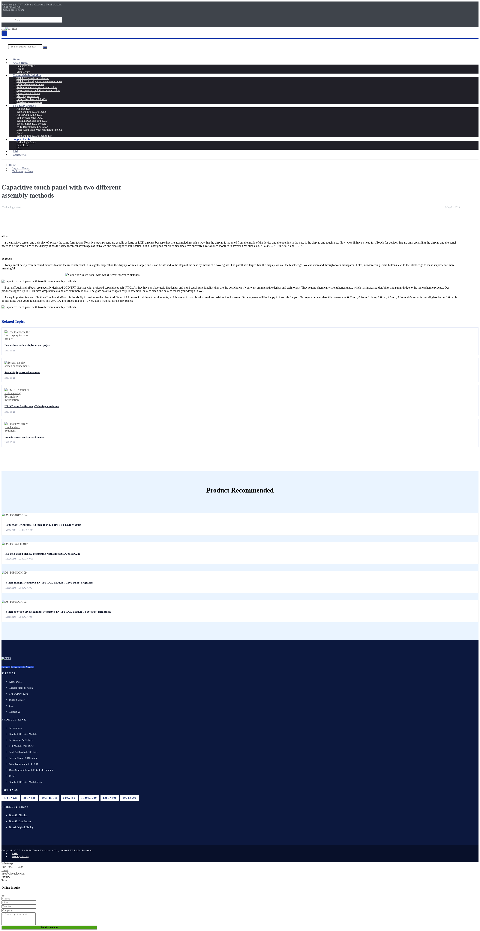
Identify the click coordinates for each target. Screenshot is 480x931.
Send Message (49, 927)
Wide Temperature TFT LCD (32, 126)
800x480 (29, 797)
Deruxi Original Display (21, 827)
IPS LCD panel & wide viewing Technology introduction (31, 406)
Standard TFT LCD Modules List (34, 135)
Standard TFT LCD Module (31, 111)
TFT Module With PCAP (29, 117)
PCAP (19, 132)
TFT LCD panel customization (32, 78)
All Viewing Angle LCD (29, 114)
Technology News (25, 142)
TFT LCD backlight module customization (39, 81)
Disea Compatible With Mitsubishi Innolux (39, 129)
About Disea (20, 62)
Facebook (6, 667)
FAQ (19, 148)
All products (23, 108)
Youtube (30, 667)
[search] (4, 33)
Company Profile (25, 66)
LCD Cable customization (30, 84)
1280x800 (110, 797)
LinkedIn (21, 667)
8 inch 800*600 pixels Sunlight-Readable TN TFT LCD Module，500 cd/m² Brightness (58, 611)
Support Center (22, 139)
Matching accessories (27, 96)
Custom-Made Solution (27, 75)
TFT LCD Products (25, 105)
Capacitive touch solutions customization (38, 90)
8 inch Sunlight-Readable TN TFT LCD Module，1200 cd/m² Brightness (49, 582)
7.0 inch (11, 797)
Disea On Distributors (20, 821)
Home (16, 59)
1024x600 (130, 797)
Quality (20, 69)
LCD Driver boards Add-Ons (31, 99)
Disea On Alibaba (18, 815)
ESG (15, 151)
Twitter (14, 667)
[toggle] (3, 29)
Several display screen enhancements (22, 372)
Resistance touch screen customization (36, 87)
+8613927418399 (12, 7)
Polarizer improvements (29, 102)
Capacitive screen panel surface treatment (24, 437)
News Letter (22, 145)
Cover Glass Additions (28, 93)
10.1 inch (49, 797)
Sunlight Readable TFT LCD (31, 120)
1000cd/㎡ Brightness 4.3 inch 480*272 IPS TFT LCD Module (43, 524)
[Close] (3, 895)
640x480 (69, 797)
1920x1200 (89, 797)
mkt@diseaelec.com (13, 10)
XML (15, 853)
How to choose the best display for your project (27, 345)
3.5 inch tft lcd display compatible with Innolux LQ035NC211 (42, 553)
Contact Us (19, 154)
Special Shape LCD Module (31, 123)
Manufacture (23, 72)
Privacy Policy (20, 856)
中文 (17, 20)
